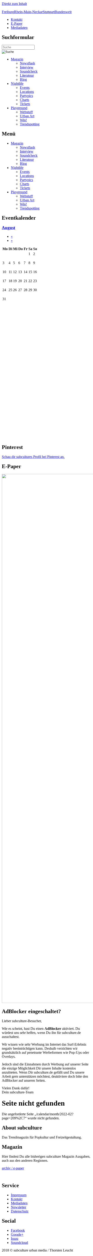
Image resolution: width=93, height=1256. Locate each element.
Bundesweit (63, 12)
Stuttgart (49, 12)
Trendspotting (30, 124)
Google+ (17, 1234)
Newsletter (18, 1207)
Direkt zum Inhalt (14, 4)
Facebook (18, 1230)
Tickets (25, 104)
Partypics (26, 96)
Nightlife (17, 83)
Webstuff (26, 112)
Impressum (18, 1195)
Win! (23, 120)
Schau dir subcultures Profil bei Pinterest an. (33, 457)
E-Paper (16, 23)
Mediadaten (19, 28)
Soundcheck (28, 71)
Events (25, 88)
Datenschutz (19, 1211)
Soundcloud (19, 1242)
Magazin (17, 59)
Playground (19, 108)
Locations (27, 92)
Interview (26, 67)
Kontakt (16, 19)
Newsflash (27, 63)
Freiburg (8, 12)
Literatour (27, 75)
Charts (24, 100)
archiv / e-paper (13, 1168)
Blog (23, 79)
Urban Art (27, 116)
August (8, 227)
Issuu (14, 1238)
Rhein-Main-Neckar (28, 12)
